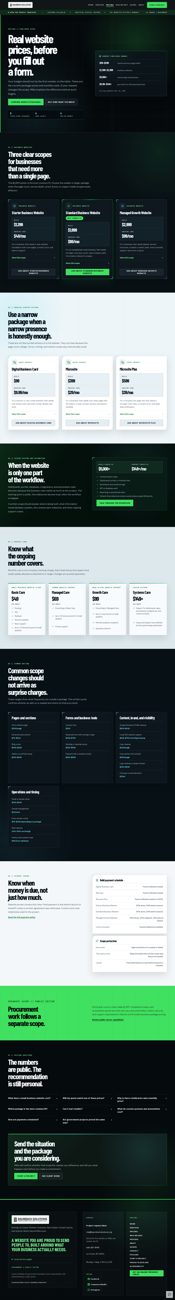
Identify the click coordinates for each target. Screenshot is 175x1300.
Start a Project (157, 5)
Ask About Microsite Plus (141, 423)
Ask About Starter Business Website (33, 272)
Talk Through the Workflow (114, 503)
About (141, 5)
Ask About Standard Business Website (87, 272)
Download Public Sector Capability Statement (29, 1282)
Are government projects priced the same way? (84, 1121)
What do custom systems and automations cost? (138, 1110)
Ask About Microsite (87, 423)
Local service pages (23, 1259)
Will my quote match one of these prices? (83, 1098)
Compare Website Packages (26, 102)
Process (134, 1239)
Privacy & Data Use (139, 1262)
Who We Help (122, 5)
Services (99, 5)
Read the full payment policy (21, 917)
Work (90, 5)
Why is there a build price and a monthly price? (137, 1099)
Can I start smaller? (73, 1109)
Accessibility (137, 1266)
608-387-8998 (92, 1247)
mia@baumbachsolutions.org (99, 1232)
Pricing (110, 5)
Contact (134, 1251)
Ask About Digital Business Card (34, 423)
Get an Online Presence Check (145, 1273)
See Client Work (51, 1176)
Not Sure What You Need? (61, 102)
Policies (134, 1254)
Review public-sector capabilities (108, 1019)
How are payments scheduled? (23, 1119)
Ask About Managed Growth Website (141, 272)
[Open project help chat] (169, 1294)
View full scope (19, 257)
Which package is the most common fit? (27, 1109)
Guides (133, 5)
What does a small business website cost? (29, 1098)
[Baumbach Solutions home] (20, 5)
